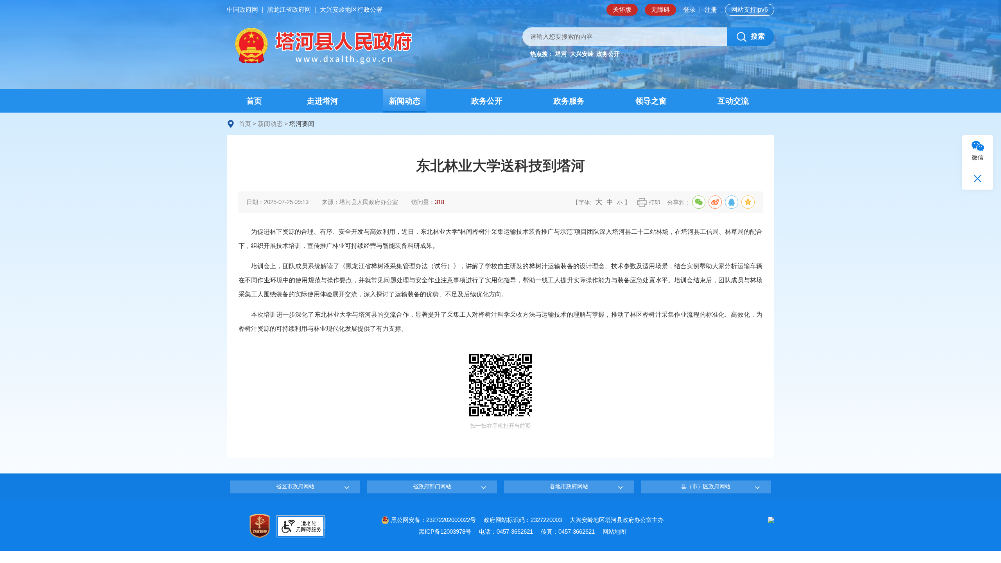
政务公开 (608, 53)
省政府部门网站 (432, 486)
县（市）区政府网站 (705, 486)
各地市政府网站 (569, 486)
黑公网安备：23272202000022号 (433, 519)
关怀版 (622, 9)
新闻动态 (270, 123)
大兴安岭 (582, 53)
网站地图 (614, 531)
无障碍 (660, 9)
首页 (245, 123)
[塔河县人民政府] (322, 46)
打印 (654, 202)
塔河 (561, 53)
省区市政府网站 (295, 486)
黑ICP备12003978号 (445, 531)
